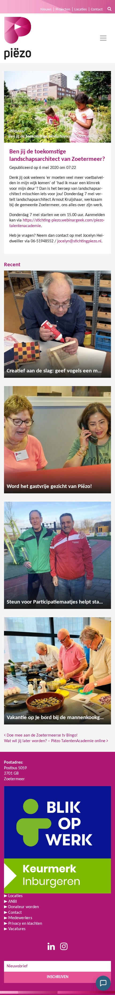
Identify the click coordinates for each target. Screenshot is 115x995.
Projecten (63, 10)
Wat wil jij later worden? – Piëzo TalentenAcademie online (55, 741)
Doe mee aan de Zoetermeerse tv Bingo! (42, 735)
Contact (97, 10)
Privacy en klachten (25, 924)
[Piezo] (17, 38)
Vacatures (16, 929)
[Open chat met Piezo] (103, 983)
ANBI (12, 902)
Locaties (80, 10)
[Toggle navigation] (103, 38)
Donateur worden (23, 907)
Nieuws (45, 10)
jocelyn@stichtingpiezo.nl (79, 241)
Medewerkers (20, 918)
